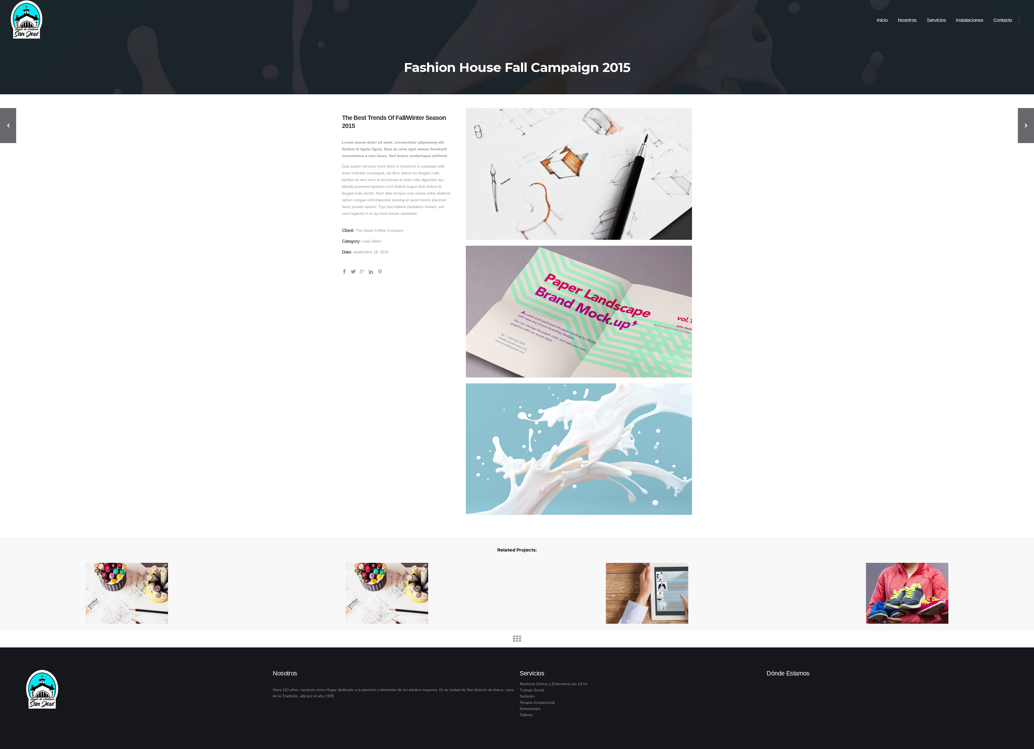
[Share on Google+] (362, 271)
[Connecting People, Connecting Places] (383, 594)
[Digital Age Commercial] (123, 594)
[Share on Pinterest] (380, 271)
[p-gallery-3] (579, 449)
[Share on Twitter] (353, 271)
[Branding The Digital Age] (903, 594)
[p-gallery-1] (579, 174)
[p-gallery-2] (579, 311)
